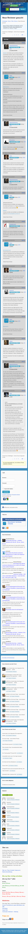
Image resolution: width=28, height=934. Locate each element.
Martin (8, 824)
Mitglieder (4, 790)
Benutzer (4, 477)
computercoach (12, 224)
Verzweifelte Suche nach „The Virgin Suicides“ (12, 756)
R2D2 (10, 393)
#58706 (23, 316)
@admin (5, 53)
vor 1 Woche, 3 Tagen (12, 28)
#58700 (23, 240)
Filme (12, 21)
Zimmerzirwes (10, 819)
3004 (25, 292)
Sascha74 (5, 28)
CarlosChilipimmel (10, 798)
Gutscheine (4, 908)
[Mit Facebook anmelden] (4, 499)
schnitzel (8, 694)
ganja (10, 156)
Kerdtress (9, 815)
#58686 (23, 72)
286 (22, 34)
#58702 (23, 266)
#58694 (23, 153)
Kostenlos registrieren (7, 494)
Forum (9, 21)
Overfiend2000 (10, 837)
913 (25, 141)
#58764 (23, 338)
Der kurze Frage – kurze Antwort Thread (10, 738)
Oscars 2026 (5, 765)
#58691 (23, 137)
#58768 (23, 390)
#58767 (23, 361)
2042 (10, 48)
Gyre (7, 668)
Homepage (4, 21)
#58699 (23, 221)
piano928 (9, 811)
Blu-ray (16, 21)
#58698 (23, 192)
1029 (25, 395)
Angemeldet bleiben (8, 488)
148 (25, 226)
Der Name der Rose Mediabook (9, 761)
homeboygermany (10, 806)
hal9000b (8, 681)
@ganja (5, 210)
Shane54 (8, 719)
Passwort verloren (16, 494)
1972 (19, 77)
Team (8, 870)
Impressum (17, 870)
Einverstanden (14, 5)
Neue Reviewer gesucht (7, 744)
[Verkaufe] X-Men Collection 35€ (9, 774)
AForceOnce (12, 140)
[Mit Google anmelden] (7, 499)
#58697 (23, 176)
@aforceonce (6, 87)
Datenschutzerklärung (7, 871)
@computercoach (7, 250)
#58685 (23, 42)
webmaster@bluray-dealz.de (14, 213)
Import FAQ (5, 910)
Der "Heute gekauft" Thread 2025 (9, 753)
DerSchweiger (9, 674)
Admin (10, 75)
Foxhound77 (9, 828)
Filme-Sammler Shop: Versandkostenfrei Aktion (12, 747)
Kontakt (12, 870)
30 (24, 343)
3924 (24, 157)
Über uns (4, 870)
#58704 (23, 287)
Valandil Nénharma (13, 45)
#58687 (23, 119)
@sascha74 (5, 326)
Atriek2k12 (9, 802)
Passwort (4, 483)
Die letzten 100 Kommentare (8, 657)
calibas (10, 341)
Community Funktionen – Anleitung (10, 911)
